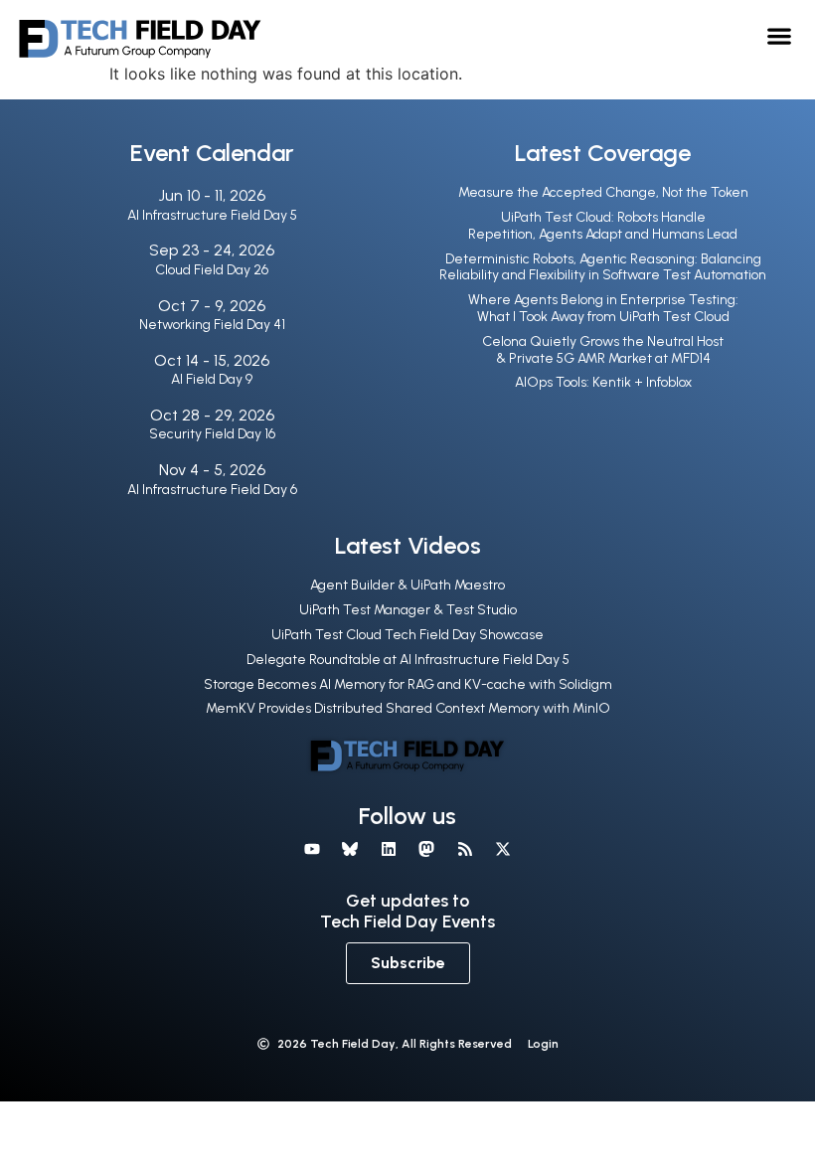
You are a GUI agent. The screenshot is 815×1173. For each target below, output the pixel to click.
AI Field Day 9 (211, 379)
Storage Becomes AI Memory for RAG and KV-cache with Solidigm (408, 684)
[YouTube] (312, 849)
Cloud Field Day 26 (211, 269)
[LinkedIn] (389, 849)
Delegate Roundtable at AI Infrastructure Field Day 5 (408, 659)
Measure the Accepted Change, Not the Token (603, 192)
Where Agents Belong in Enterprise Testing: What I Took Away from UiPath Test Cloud (603, 308)
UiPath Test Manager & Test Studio (408, 609)
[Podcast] (464, 849)
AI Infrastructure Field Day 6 (212, 489)
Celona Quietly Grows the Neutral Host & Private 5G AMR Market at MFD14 (603, 350)
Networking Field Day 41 (212, 324)
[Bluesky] (350, 849)
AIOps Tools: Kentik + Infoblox (603, 382)
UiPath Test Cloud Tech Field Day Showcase (407, 634)
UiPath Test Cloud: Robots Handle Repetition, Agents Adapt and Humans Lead (602, 226)
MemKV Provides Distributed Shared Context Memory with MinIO (408, 708)
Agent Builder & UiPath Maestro (407, 585)
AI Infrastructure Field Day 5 (212, 215)
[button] (779, 35)
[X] (503, 849)
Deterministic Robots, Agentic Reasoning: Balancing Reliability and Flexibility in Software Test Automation (602, 267)
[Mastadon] (426, 849)
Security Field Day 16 (212, 433)
